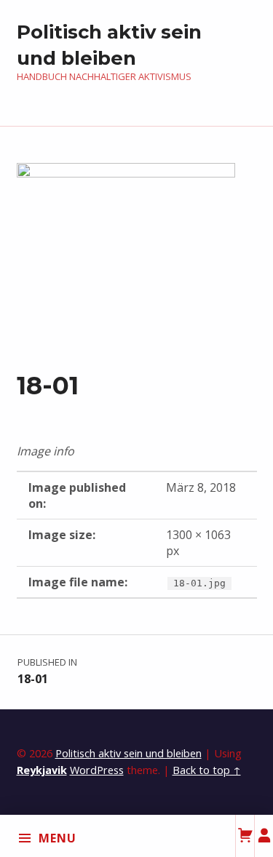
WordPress (97, 770)
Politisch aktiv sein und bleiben (128, 753)
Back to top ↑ (207, 770)
